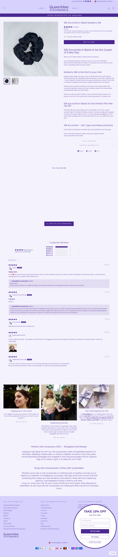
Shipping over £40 (83, 31)
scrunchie (76, 110)
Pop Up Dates (21, 422)
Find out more (59, 437)
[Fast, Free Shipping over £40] (97, 396)
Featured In (44, 518)
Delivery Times (45, 505)
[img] (13, 265)
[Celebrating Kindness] (59, 402)
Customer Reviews (46, 508)
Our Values (44, 513)
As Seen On (44, 521)
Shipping (6, 513)
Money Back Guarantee (10, 508)
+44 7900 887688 (76, 1)
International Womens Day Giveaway (14, 529)
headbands (47, 475)
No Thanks (95, 537)
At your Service (96, 423)
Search (5, 521)
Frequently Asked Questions (11, 505)
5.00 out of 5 (28, 250)
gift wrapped (109, 112)
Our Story (43, 510)
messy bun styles (92, 134)
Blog (42, 523)
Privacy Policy (7, 523)
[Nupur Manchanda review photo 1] (13, 348)
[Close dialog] (116, 506)
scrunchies (58, 475)
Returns (5, 516)
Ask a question (89, 141)
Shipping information (89, 145)
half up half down (70, 136)
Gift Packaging (7, 510)
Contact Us (6, 518)
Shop (41, 8)
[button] (68, 27)
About (75, 8)
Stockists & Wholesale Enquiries (50, 529)
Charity (43, 516)
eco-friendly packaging (99, 114)
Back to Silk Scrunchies (60, 223)
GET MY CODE (95, 531)
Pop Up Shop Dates (9, 526)
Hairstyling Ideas (45, 526)
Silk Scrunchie (68, 63)
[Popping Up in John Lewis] (21, 396)
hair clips (68, 475)
